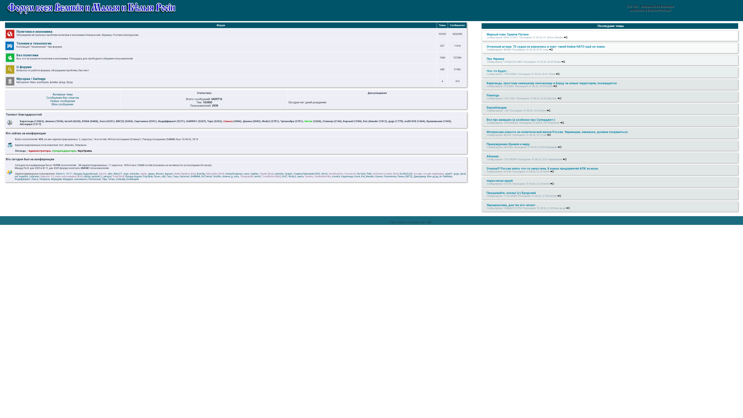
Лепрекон (44, 179)
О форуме (24, 67)
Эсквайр (120, 179)
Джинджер (420, 176)
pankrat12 (97, 176)
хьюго (300, 176)
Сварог (288, 173)
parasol (107, 176)
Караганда (347, 176)
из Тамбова (445, 176)
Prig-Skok (148, 176)
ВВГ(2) (409, 176)
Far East (361, 173)
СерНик (254, 173)
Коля (357, 176)
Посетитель (390, 176)
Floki (369, 173)
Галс (169, 176)
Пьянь (401, 176)
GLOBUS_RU (406, 173)
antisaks (134, 173)
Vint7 (284, 176)
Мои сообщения (62, 104)
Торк (104, 179)
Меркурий (56, 179)
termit (257, 176)
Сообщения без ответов (62, 97)
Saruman (184, 176)
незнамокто (80, 179)
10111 (69, 173)
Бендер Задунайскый (86, 173)
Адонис (169, 173)
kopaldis (23, 176)
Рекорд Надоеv (133, 176)
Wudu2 (292, 176)
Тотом (111, 179)
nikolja (87, 176)
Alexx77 (118, 173)
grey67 (449, 173)
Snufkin (217, 176)
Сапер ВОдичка (233, 173)
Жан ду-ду (432, 176)
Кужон (379, 176)
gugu (456, 173)
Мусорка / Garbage (31, 79)
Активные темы (63, 94)
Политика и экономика (34, 31)
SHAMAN (195, 176)
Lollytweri (34, 176)
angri (126, 173)
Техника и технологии (33, 43)
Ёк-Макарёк (132, 179)
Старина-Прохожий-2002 (307, 173)
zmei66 (336, 176)
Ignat (463, 173)
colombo (278, 173)
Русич (157, 176)
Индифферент (22, 179)
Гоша (176, 176)
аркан (151, 173)
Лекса (34, 179)
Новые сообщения (62, 101)
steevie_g (227, 176)
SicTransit (206, 176)
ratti (164, 176)
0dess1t (60, 173)
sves (236, 176)
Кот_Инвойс (367, 176)
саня (246, 173)
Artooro (159, 173)
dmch (324, 173)
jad (16, 176)
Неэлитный (94, 179)
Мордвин (68, 179)
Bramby (201, 173)
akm (110, 173)
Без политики (27, 55)
